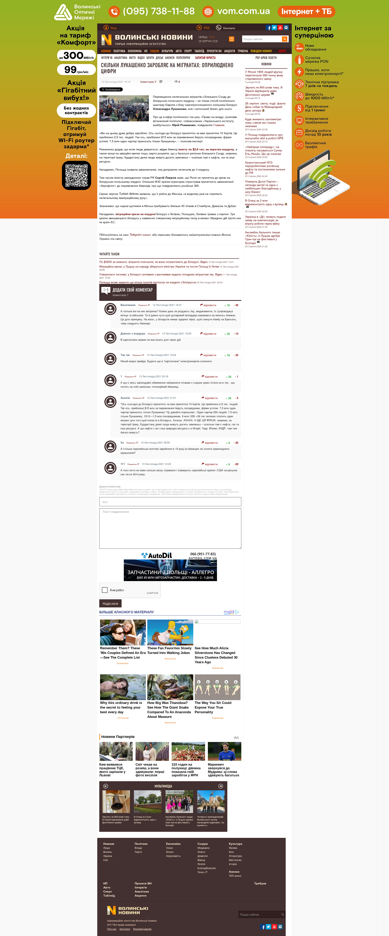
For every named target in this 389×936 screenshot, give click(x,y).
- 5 (236, 398)
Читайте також (109, 254)
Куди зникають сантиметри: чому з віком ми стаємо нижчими (263, 122)
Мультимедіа (163, 786)
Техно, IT (202, 872)
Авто (179, 51)
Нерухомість (173, 855)
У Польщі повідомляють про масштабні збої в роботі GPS (264, 136)
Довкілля (203, 855)
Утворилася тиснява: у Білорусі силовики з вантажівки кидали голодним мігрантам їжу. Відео (160, 274)
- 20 (236, 443)
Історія (233, 864)
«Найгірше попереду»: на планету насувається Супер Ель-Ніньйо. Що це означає (263, 150)
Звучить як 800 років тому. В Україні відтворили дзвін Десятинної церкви (263, 91)
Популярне (183, 58)
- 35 (236, 305)
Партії (138, 851)
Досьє (159, 58)
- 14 (236, 333)
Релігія (201, 864)
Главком (218, 125)
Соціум (203, 844)
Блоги (150, 58)
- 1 (236, 376)
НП (145, 51)
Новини (266, 64)
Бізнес (170, 851)
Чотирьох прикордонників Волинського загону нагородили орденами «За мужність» (210, 821)
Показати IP (144, 305)
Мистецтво (235, 860)
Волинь (107, 851)
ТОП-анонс (235, 875)
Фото (132, 58)
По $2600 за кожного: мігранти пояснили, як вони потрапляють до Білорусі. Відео (153, 262)
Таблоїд (199, 51)
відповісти (210, 305)
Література (235, 855)
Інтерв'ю (106, 58)
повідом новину (261, 51)
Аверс (282, 51)
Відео (141, 58)
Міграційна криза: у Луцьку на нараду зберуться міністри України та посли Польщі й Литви (159, 266)
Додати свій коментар (133, 290)
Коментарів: (148, 81)
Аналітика (120, 58)
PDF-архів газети (266, 58)
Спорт (188, 51)
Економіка (135, 51)
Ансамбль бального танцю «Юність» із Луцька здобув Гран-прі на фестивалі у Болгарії (262, 237)
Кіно (231, 851)
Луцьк (106, 847)
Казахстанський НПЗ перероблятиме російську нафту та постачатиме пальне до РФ (265, 167)
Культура (167, 51)
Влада (138, 847)
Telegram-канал (140, 234)
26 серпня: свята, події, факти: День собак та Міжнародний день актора (265, 106)
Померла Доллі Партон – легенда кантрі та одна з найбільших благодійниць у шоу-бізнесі (263, 186)
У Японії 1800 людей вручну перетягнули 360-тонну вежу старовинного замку (264, 75)
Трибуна (243, 51)
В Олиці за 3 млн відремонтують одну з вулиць (264, 202)
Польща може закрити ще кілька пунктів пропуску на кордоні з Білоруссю (147, 282)
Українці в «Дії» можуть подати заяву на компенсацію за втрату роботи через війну (265, 219)
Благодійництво (207, 868)
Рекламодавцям (142, 929)
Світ (105, 860)
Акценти (229, 51)
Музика (233, 847)
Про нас (111, 929)
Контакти (125, 929)
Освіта (201, 851)
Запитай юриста (205, 58)
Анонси (169, 58)
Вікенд (201, 860)
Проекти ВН (214, 51)
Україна (107, 855)
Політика (119, 51)
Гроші (169, 847)
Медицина (203, 847)
